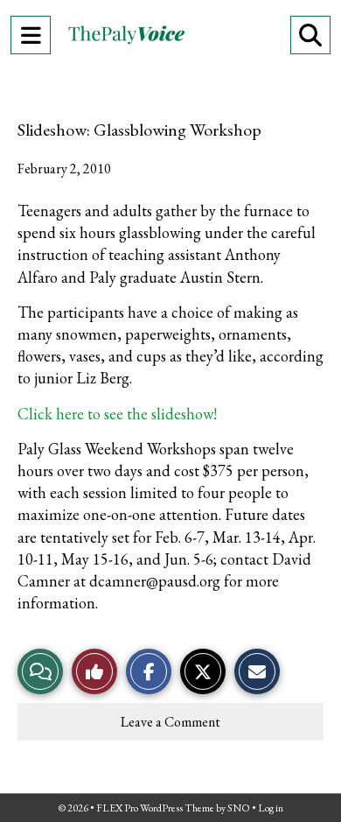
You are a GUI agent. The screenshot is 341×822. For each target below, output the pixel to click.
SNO (238, 808)
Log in (270, 808)
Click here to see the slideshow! (117, 414)
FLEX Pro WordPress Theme (155, 808)
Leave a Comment (170, 722)
